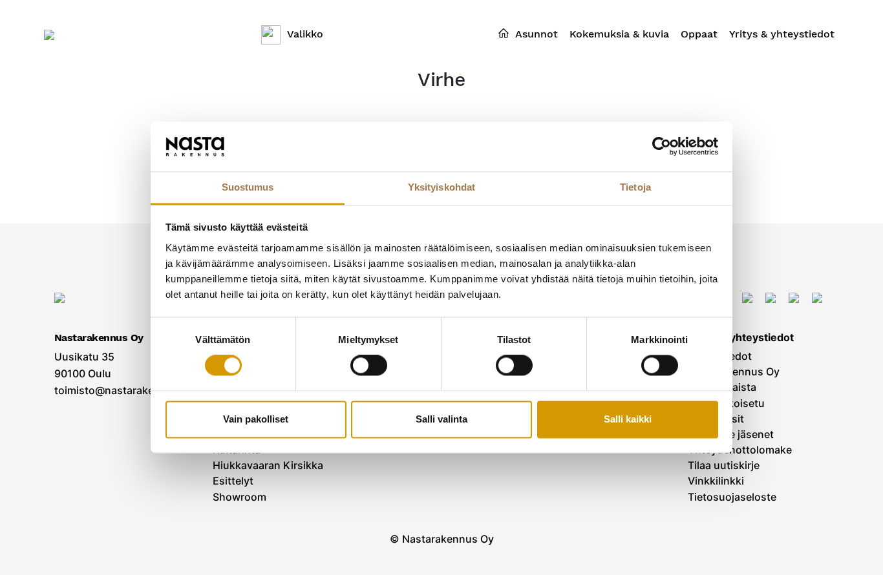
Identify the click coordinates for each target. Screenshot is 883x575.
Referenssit (716, 419)
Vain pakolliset (255, 418)
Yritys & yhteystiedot (741, 337)
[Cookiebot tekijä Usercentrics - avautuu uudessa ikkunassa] (661, 146)
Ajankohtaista (722, 387)
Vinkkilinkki (716, 481)
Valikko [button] (305, 34)
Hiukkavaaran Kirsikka (268, 465)
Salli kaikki (628, 418)
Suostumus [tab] (248, 187)
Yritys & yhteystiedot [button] (782, 34)
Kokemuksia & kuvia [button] (619, 34)
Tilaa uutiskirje (724, 465)
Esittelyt (233, 481)
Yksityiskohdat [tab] (441, 187)
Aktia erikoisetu (726, 403)
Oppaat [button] (699, 34)
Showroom (239, 497)
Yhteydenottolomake (740, 450)
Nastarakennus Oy (734, 372)
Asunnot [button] (536, 34)
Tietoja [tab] (635, 187)
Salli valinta (441, 418)
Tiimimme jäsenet (731, 434)
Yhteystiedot (720, 356)
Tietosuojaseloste (732, 497)
